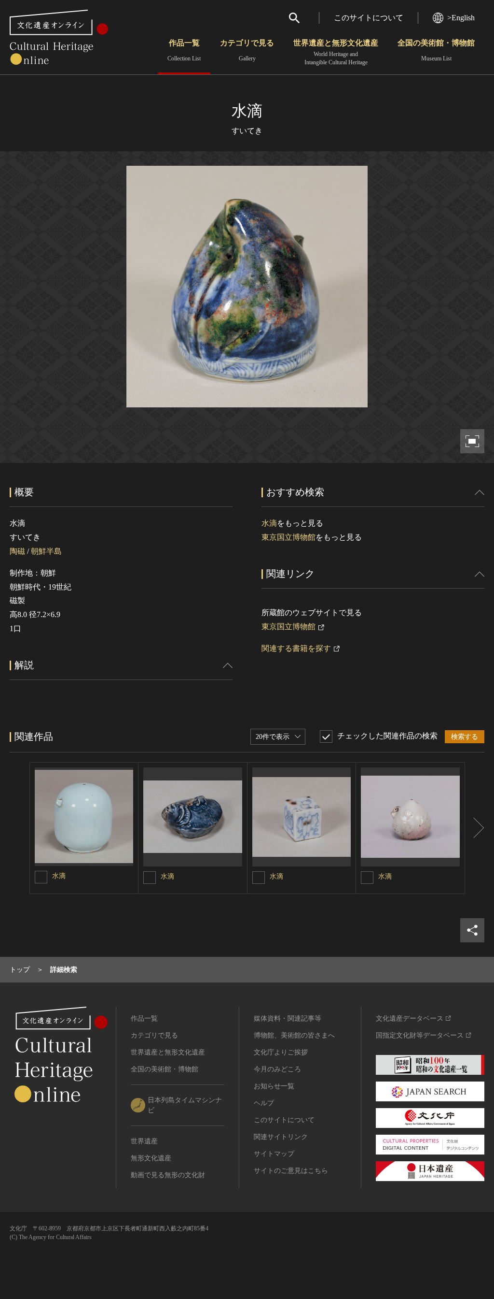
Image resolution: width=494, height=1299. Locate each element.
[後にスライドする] (474, 828)
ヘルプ (264, 1103)
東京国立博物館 (288, 537)
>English (461, 18)
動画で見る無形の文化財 (168, 1175)
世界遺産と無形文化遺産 (335, 52)
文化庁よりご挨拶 (281, 1052)
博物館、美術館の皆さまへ (294, 1035)
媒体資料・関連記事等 (287, 1018)
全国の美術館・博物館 (436, 50)
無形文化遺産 (151, 1158)
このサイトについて (368, 18)
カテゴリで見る (247, 50)
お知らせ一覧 (274, 1086)
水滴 (269, 523)
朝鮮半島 (46, 551)
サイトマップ (274, 1153)
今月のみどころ (277, 1069)
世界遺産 (144, 1141)
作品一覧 (184, 50)
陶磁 (17, 551)
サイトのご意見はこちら (291, 1170)
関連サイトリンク (281, 1136)
